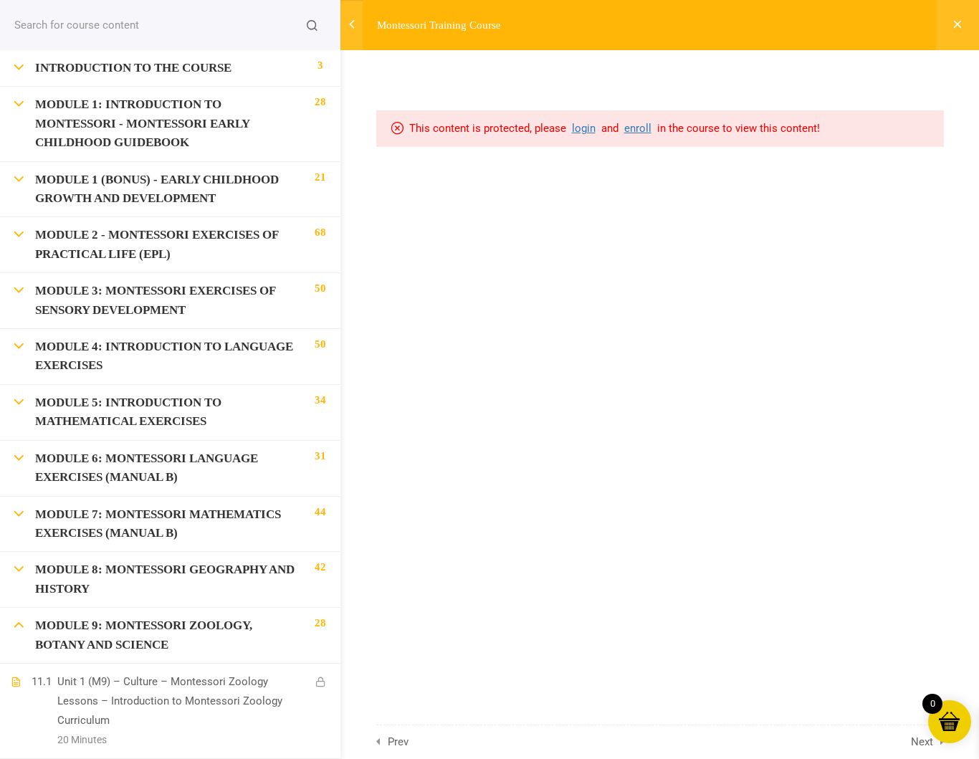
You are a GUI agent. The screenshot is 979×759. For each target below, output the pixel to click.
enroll (637, 128)
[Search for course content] (312, 25)
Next (922, 741)
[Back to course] (957, 25)
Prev (398, 741)
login (584, 128)
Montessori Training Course (439, 25)
